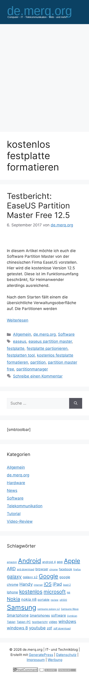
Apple (72, 560)
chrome (53, 569)
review (54, 599)
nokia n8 (29, 599)
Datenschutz (66, 655)
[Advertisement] (44, 75)
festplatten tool (21, 355)
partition (38, 362)
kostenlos (30, 591)
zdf (49, 628)
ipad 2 (67, 584)
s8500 (63, 599)
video (53, 622)
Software (66, 334)
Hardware (16, 482)
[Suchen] (75, 403)
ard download (25, 569)
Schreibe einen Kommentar (38, 376)
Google (48, 576)
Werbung (55, 660)
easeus (19, 341)
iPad (57, 584)
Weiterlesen (17, 320)
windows (67, 621)
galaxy (14, 576)
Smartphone (18, 615)
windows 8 (17, 627)
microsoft (55, 592)
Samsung (21, 607)
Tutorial (14, 513)
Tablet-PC (24, 622)
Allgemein (22, 334)
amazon (12, 562)
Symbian (72, 615)
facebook (65, 569)
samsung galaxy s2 (48, 609)
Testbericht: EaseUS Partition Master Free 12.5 (38, 205)
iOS (48, 584)
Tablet (11, 622)
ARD (11, 568)
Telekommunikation (24, 506)
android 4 (49, 562)
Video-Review (20, 521)
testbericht (40, 622)
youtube (37, 627)
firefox (77, 569)
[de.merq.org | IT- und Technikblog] (44, 11)
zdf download (62, 628)
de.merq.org (44, 334)
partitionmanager (32, 369)
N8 (68, 592)
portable (44, 599)
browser (41, 569)
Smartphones (40, 615)
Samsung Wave (70, 609)
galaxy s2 (30, 577)
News (12, 490)
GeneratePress (41, 655)
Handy (26, 584)
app (60, 562)
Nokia (13, 599)
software (58, 615)
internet (38, 584)
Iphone (12, 592)
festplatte (15, 348)
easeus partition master (50, 341)
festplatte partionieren (47, 348)
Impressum (36, 660)
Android (29, 561)
